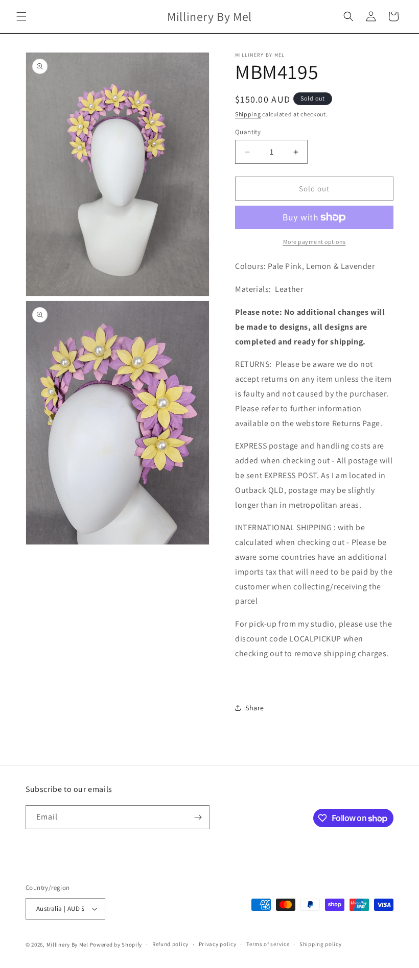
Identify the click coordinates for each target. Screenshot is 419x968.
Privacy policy (218, 944)
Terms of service (267, 944)
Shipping (248, 114)
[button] (21, 16)
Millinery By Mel (67, 944)
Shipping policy (320, 944)
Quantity (248, 132)
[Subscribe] (198, 817)
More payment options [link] (314, 241)
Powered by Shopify (116, 944)
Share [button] (254, 707)
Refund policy (170, 944)
